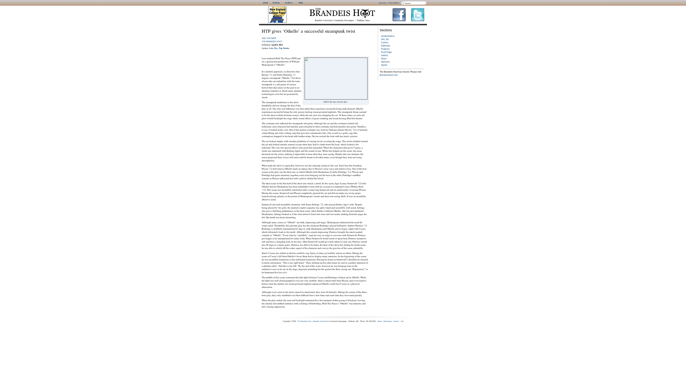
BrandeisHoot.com (389, 75)
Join (402, 321)
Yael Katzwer (269, 38)
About (379, 321)
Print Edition (393, 2)
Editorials (385, 45)
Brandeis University (320, 321)
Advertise (383, 2)
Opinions (385, 62)
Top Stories (284, 48)
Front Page (386, 52)
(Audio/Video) (387, 36)
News (384, 58)
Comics (384, 42)
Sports (384, 65)
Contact (396, 321)
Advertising (387, 321)
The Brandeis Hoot (272, 41)
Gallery (384, 55)
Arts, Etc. (385, 39)
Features (385, 49)
